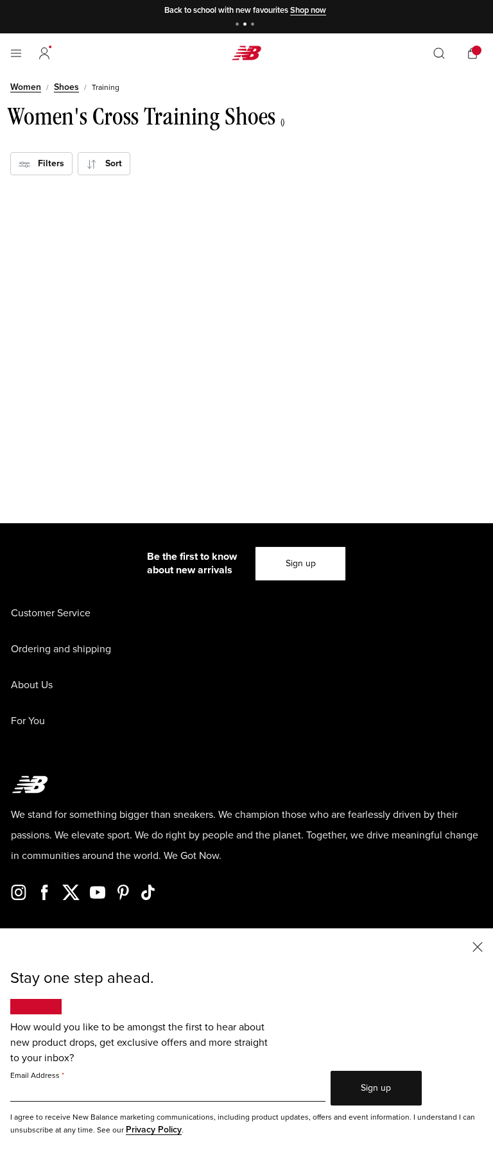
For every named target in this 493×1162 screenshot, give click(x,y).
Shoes (66, 87)
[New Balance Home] (246, 53)
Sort (110, 163)
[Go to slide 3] (254, 25)
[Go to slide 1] (239, 25)
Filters (47, 163)
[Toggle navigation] (16, 53)
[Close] (477, 946)
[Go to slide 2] (246, 25)
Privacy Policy (154, 1129)
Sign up (301, 563)
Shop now (308, 10)
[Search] (439, 53)
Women (25, 87)
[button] (44, 53)
